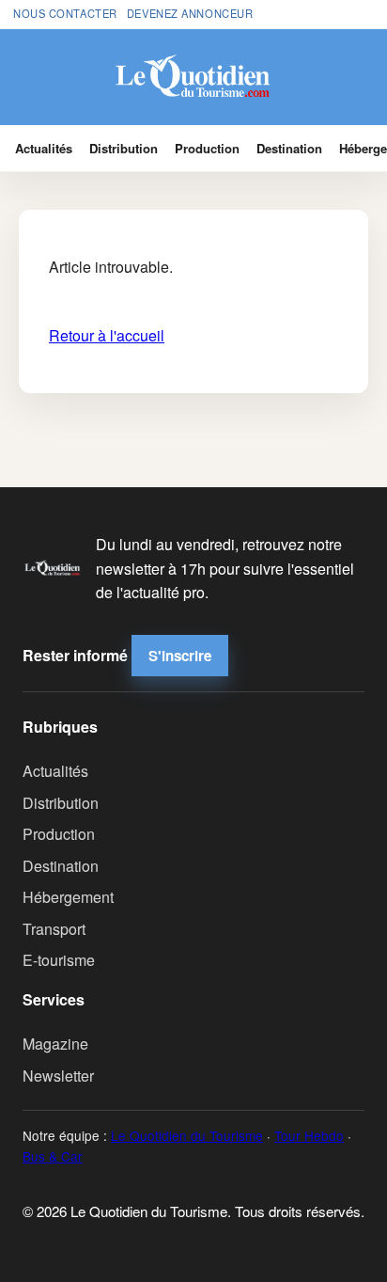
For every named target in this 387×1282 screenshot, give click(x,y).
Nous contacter (65, 13)
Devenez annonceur (190, 13)
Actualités (43, 148)
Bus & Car (53, 1156)
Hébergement (68, 897)
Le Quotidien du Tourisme (187, 1135)
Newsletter (58, 1075)
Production (207, 148)
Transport (54, 929)
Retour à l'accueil (106, 335)
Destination (289, 148)
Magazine (55, 1043)
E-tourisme (59, 960)
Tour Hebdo (309, 1135)
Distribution (123, 148)
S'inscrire (179, 655)
